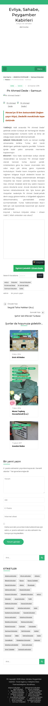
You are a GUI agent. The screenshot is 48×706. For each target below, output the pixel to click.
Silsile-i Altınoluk (21, 375)
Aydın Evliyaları (35, 692)
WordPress (31, 684)
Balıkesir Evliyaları (17, 694)
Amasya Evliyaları (35, 691)
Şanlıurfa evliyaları (24, 649)
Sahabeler (32, 626)
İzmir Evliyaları (17, 700)
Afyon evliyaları (25, 576)
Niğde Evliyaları (10, 626)
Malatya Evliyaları (11, 622)
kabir (35, 608)
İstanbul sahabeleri (11, 645)
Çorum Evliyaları (18, 699)
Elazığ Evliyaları (25, 590)
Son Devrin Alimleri (21, 378)
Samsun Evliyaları (10, 289)
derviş (22, 585)
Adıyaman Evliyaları (32, 688)
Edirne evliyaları (10, 590)
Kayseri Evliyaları (29, 613)
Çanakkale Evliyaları (17, 697)
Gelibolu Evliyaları (21, 334)
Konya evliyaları (10, 617)
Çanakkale (8, 640)
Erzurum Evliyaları (11, 594)
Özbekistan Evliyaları (23, 640)
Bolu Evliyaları (18, 695)
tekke (17, 636)
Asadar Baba (18, 446)
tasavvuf (8, 636)
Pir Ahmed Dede (9, 285)
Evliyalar (14, 282)
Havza (20, 86)
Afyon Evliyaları (34, 689)
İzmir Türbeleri (9, 649)
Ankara (37, 576)
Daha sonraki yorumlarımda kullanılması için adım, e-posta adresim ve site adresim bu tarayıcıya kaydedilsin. (23, 530)
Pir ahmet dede (23, 285)
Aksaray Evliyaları (17, 691)
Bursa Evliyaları (34, 695)
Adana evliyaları (10, 576)
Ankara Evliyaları (18, 692)
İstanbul (17, 372)
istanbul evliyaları (24, 608)
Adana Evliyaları (14, 688)
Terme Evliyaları (28, 636)
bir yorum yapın (17, 293)
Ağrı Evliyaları (18, 689)
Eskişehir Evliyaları (27, 594)
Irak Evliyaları (9, 608)
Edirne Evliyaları (35, 699)
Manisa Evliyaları (27, 622)
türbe (21, 289)
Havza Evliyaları (25, 282)
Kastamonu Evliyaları (12, 613)
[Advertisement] (24, 48)
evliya (6, 282)
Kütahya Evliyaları (26, 617)
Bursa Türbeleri (33, 581)
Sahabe (22, 626)
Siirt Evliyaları (25, 631)
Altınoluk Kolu (20, 368)
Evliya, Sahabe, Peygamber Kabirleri (24, 15)
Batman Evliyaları (35, 694)
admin (5, 293)
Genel (12, 86)
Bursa (22, 581)
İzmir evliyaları (27, 645)
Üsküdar (17, 381)
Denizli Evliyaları (10, 585)
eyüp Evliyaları (19, 599)
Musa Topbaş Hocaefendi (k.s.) (20, 412)
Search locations (10, 275)
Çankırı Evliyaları (36, 697)
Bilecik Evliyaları (10, 581)
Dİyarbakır (31, 585)
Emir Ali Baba (18, 357)
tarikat (36, 631)
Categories (39, 263)
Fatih (30, 599)
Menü (39, 69)
